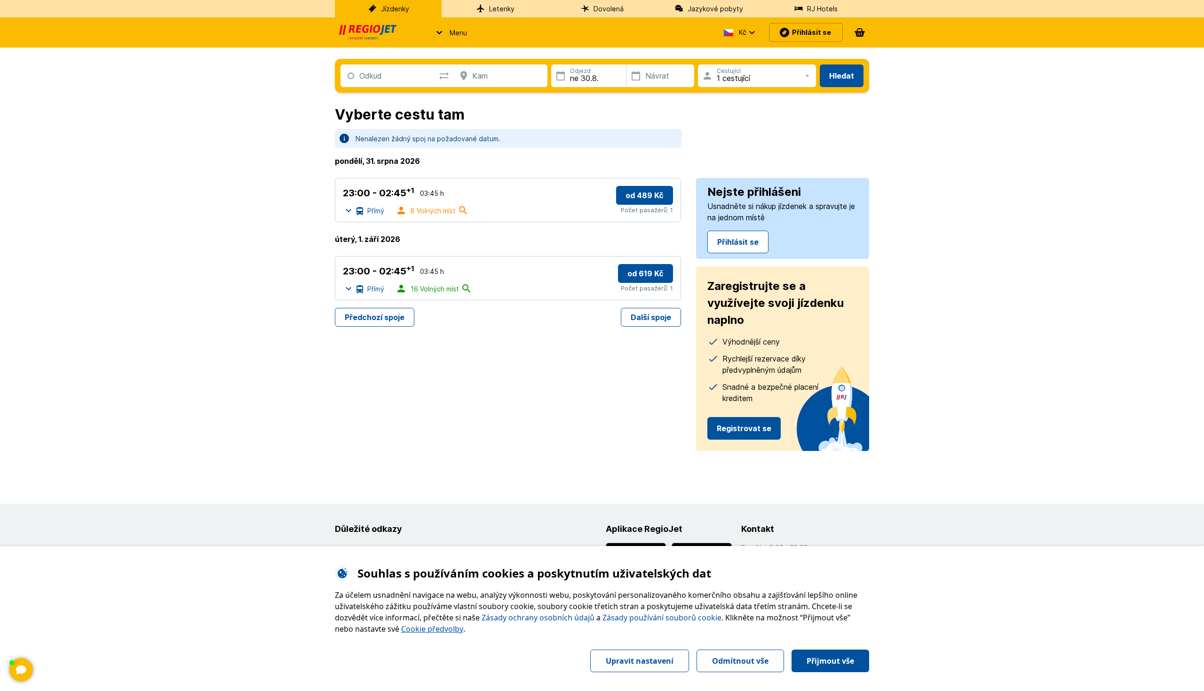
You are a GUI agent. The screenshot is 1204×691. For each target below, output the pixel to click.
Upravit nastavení (639, 661)
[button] (449, 32)
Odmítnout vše (740, 661)
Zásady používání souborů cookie (661, 617)
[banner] (368, 32)
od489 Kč (645, 195)
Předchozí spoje (374, 317)
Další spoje (651, 317)
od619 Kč (645, 273)
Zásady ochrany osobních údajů (538, 617)
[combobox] (359, 75)
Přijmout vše (830, 661)
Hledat (841, 75)
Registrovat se (744, 428)
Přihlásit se (738, 242)
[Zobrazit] (21, 670)
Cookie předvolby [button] (432, 629)
